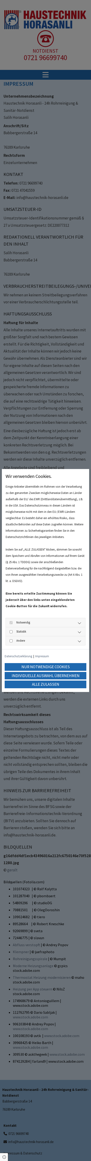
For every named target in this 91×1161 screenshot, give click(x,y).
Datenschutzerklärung (18, 656)
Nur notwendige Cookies (45, 666)
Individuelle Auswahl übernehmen (46, 675)
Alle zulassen (45, 684)
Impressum (42, 656)
